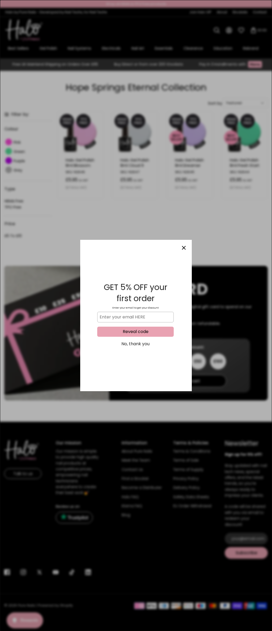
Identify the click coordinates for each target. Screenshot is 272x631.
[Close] (184, 247)
